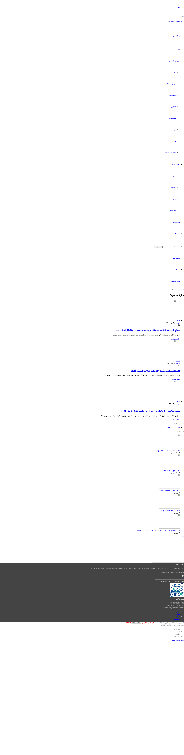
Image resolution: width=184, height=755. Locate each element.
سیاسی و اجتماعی (171, 84)
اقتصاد (174, 72)
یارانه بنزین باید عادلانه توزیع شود (170, 510)
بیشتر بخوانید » (175, 339)
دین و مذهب (172, 130)
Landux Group (136, 623)
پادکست (173, 187)
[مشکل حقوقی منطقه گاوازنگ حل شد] (169, 488)
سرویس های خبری (174, 61)
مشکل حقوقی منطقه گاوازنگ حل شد (168, 490)
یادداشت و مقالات (170, 152)
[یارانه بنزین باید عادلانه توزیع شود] (169, 508)
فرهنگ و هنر (172, 118)
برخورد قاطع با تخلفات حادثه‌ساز (170, 470)
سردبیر (178, 323)
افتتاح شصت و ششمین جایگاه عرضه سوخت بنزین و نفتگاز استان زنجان (147, 330)
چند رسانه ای (176, 164)
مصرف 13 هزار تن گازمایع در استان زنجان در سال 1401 (155, 370)
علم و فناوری (172, 95)
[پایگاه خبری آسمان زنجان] (176, 21)
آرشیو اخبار (176, 222)
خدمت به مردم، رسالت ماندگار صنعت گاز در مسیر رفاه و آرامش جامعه (158, 530)
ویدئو (174, 199)
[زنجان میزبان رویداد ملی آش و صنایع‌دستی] (169, 448)
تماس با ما (177, 234)
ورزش (174, 141)
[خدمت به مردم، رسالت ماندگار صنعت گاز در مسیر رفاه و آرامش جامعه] (169, 528)
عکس (174, 176)
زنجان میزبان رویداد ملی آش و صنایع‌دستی (167, 451)
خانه (178, 49)
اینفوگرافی (173, 210)
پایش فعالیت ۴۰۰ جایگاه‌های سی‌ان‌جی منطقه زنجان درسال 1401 (150, 411)
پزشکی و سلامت (171, 107)
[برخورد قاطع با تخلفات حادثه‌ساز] (169, 468)
